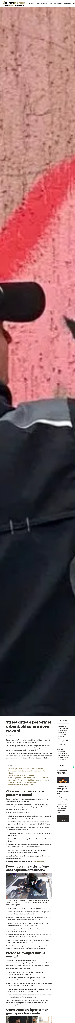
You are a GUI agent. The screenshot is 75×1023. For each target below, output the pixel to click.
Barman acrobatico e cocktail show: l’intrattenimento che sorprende (63, 753)
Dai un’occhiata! (39, 862)
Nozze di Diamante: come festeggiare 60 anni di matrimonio (63, 741)
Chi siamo (31, 3)
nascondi (16, 766)
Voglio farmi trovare (56, 3)
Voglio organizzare (42, 3)
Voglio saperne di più (63, 818)
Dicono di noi (67, 3)
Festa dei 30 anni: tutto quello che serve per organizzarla (63, 729)
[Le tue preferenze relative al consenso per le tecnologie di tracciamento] (73, 767)
